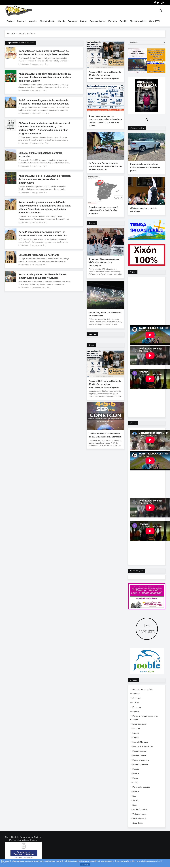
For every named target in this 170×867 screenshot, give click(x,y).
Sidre (134, 805)
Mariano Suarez (139, 751)
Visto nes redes (139, 814)
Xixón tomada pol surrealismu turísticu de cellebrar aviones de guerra (145, 167)
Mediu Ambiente (47, 21)
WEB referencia (139, 818)
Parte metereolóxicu (141, 787)
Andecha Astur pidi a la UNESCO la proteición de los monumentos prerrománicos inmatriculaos (44, 179)
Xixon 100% (154, 21)
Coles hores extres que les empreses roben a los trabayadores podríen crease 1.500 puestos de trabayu (105, 121)
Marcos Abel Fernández (142, 746)
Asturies (33, 21)
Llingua (135, 733)
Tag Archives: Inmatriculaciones (20, 42)
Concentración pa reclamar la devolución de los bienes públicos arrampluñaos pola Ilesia (43, 53)
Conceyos (21, 21)
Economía (72, 21)
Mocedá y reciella (138, 21)
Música (135, 773)
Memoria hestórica (140, 760)
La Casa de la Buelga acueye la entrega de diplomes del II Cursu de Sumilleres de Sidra (105, 166)
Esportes (112, 21)
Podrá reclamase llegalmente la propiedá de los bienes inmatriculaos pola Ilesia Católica (43, 102)
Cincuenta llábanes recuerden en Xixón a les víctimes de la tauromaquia (104, 262)
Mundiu (61, 21)
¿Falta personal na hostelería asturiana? (143, 209)
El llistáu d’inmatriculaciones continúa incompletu (40, 155)
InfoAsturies (18, 10)
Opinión (123, 21)
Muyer (135, 778)
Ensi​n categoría (139, 724)
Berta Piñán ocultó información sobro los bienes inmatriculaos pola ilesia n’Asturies (42, 234)
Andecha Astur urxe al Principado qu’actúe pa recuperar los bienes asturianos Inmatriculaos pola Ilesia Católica (44, 77)
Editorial (135, 712)
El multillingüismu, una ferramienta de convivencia (105, 314)
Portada (10, 21)
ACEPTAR (85, 864)
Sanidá (135, 800)
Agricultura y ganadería (142, 689)
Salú (134, 796)
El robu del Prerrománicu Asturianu (38, 255)
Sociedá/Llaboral (97, 21)
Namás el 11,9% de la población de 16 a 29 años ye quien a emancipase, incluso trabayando (105, 75)
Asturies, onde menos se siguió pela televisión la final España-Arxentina (103, 210)
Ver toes (92, 334)
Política (135, 791)
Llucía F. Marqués (140, 742)
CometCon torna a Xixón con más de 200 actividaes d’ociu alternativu (105, 435)
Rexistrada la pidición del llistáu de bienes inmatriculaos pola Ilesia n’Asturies (42, 276)
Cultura (83, 21)
